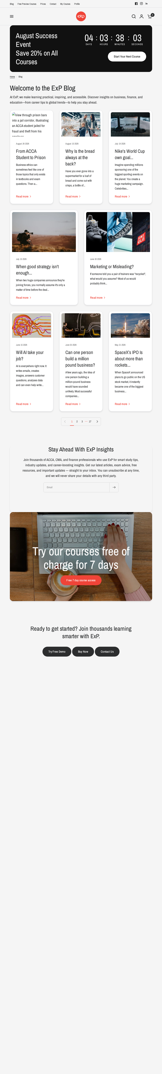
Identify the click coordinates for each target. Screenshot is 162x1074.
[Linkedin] (146, 3)
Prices (43, 4)
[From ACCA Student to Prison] (31, 124)
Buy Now (83, 651)
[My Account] (141, 16)
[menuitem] (13, 4)
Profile (77, 4)
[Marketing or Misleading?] (118, 232)
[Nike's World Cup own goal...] (130, 124)
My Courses (65, 4)
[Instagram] (141, 3)
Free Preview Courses (27, 4)
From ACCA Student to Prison (31, 154)
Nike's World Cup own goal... (130, 154)
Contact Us (107, 651)
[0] (148, 16)
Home (12, 76)
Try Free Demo (56, 651)
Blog (12, 4)
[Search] (134, 16)
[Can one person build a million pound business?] (81, 325)
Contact (53, 4)
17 (90, 421)
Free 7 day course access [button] (80, 580)
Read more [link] (22, 196)
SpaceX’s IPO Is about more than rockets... (129, 358)
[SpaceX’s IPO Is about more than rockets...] (130, 325)
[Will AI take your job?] (31, 325)
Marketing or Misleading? (112, 266)
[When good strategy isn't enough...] (44, 232)
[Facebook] (136, 3)
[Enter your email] (114, 487)
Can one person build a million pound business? (80, 358)
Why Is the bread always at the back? (80, 157)
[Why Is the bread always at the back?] (81, 124)
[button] (127, 56)
